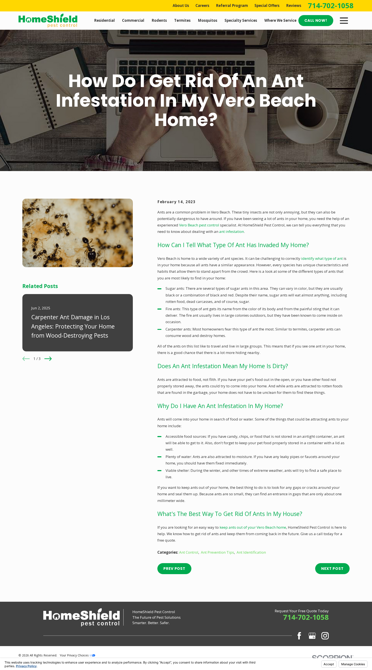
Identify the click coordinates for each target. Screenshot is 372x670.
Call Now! (315, 20)
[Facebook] (299, 635)
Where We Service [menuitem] (280, 20)
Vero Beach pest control (199, 225)
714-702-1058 (330, 5)
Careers (202, 5)
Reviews (293, 5)
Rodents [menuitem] (159, 20)
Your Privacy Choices (75, 655)
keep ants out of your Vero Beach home (253, 527)
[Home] (48, 20)
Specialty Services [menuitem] (241, 20)
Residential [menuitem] (104, 20)
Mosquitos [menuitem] (207, 20)
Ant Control (188, 552)
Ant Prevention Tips (217, 552)
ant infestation (231, 231)
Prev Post (174, 568)
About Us (181, 5)
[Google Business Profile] (312, 635)
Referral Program (232, 5)
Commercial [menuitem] (133, 20)
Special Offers (266, 5)
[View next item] (48, 358)
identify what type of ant (322, 258)
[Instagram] (325, 635)
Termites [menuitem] (182, 20)
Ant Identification (251, 552)
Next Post (332, 568)
